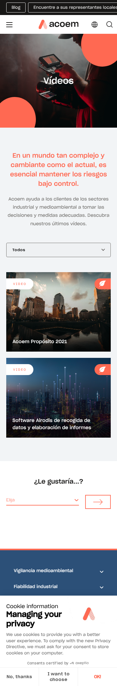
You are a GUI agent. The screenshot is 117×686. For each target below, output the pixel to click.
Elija (10, 500)
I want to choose (58, 676)
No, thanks (19, 676)
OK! (97, 676)
